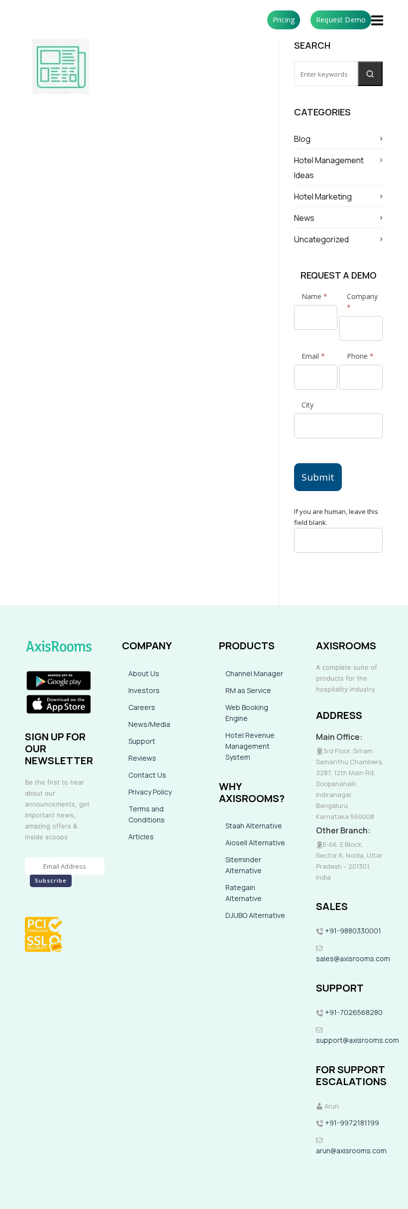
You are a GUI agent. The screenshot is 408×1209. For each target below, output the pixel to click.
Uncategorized (321, 239)
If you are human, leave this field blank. (336, 517)
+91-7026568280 (353, 1012)
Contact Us (147, 775)
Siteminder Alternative (243, 865)
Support (141, 741)
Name (314, 296)
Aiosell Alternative (255, 842)
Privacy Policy (150, 792)
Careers (141, 707)
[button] (370, 73)
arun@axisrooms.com (351, 1150)
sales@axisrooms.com (353, 958)
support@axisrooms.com (357, 1040)
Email (313, 356)
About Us (143, 673)
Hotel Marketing (323, 196)
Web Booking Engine (246, 713)
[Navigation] (377, 20)
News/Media (149, 724)
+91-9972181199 (351, 1122)
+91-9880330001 (353, 930)
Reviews (142, 758)
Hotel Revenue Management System (250, 746)
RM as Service (248, 690)
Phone (360, 356)
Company (362, 302)
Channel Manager (254, 673)
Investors (144, 690)
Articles (141, 836)
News (304, 217)
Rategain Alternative (243, 893)
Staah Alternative (253, 825)
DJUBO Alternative (255, 915)
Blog (302, 138)
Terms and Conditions (146, 814)
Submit (318, 477)
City (307, 404)
